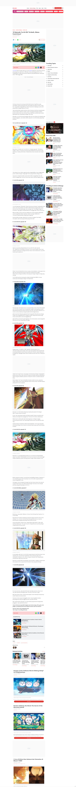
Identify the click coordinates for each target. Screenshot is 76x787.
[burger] (62, 8)
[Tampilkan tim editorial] (44, 647)
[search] (53, 8)
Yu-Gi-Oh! (15, 70)
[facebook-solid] (38, 67)
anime (30, 70)
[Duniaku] (15, 8)
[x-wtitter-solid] (41, 67)
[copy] (43, 67)
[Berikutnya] (45, 657)
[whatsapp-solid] (36, 67)
